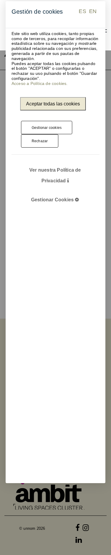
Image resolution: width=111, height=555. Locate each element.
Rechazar (40, 141)
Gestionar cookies (47, 128)
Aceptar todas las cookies (53, 103)
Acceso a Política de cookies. (40, 83)
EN (92, 11)
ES (82, 11)
